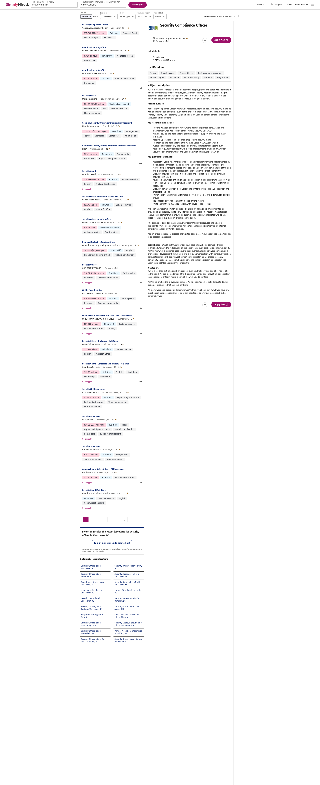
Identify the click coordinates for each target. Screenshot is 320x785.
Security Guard (89, 171)
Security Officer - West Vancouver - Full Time (102, 196)
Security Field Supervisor (93, 389)
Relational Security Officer (94, 47)
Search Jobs (138, 4)
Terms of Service (127, 549)
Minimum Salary (143, 13)
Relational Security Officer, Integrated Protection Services (109, 146)
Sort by (83, 13)
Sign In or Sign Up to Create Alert (113, 543)
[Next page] (125, 519)
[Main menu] (312, 4)
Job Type (122, 13)
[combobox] (54, 5)
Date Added (158, 13)
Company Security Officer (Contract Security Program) (107, 123)
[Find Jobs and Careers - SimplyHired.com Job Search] (17, 5)
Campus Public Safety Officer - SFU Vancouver (103, 469)
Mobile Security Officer (92, 290)
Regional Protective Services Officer (99, 242)
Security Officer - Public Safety (96, 219)
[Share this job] (204, 40)
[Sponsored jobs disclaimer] (238, 16)
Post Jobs (278, 5)
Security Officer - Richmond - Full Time (100, 341)
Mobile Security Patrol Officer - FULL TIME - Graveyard (107, 315)
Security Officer (89, 95)
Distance (103, 13)
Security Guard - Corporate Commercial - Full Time (105, 364)
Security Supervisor (91, 416)
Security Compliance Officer (95, 25)
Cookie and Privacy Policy (95, 551)
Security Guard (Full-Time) (94, 490)
